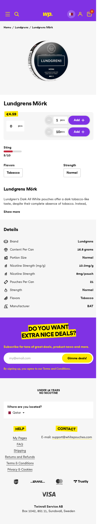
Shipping (20, 451)
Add (77, 120)
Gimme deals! (77, 358)
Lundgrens (21, 27)
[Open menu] (8, 14)
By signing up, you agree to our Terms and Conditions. (37, 368)
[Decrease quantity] (49, 120)
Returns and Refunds (20, 457)
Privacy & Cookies (19, 469)
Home (7, 27)
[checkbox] (37, 368)
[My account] (80, 14)
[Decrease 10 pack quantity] (49, 131)
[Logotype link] (48, 14)
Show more (12, 212)
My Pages (20, 438)
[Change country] (71, 14)
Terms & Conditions (20, 463)
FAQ (20, 444)
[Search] (17, 14)
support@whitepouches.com (72, 437)
